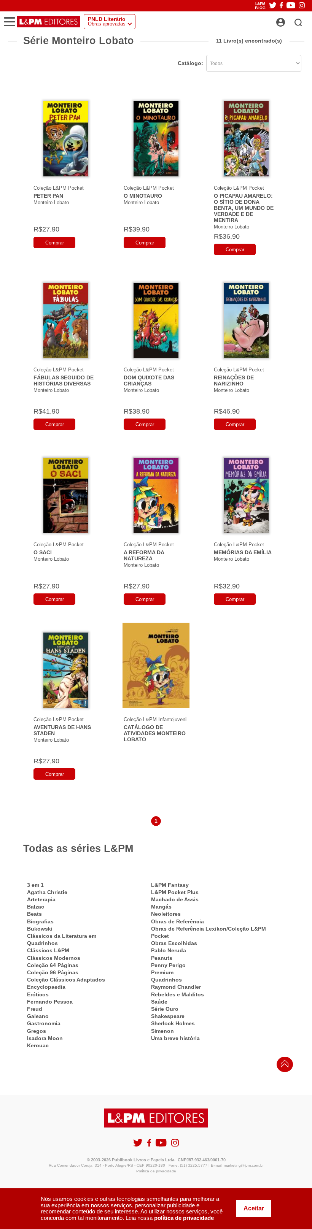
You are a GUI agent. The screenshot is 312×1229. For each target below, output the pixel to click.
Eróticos (38, 994)
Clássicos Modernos (53, 958)
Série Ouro (164, 1009)
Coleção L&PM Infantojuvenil (156, 719)
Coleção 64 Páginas (52, 965)
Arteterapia (41, 899)
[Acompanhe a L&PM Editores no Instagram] (302, 5)
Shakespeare (168, 1016)
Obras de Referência (177, 921)
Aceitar (254, 1208)
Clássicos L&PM (48, 950)
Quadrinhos (166, 980)
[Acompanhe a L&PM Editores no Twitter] (272, 5)
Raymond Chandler (176, 987)
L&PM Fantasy (170, 885)
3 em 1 (35, 885)
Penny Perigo (168, 965)
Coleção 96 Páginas (52, 972)
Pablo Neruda (168, 950)
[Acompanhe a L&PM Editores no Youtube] (291, 5)
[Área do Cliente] (289, 20)
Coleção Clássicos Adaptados (66, 980)
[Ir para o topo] (282, 1065)
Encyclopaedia (46, 987)
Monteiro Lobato (51, 202)
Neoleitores (166, 914)
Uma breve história (175, 1038)
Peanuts (161, 958)
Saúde (159, 1002)
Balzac (35, 907)
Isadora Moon (45, 1038)
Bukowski (40, 929)
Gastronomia (43, 1023)
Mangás (161, 907)
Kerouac (38, 1045)
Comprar (54, 243)
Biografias (40, 921)
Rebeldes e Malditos (177, 994)
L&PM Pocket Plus (175, 892)
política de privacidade (184, 1218)
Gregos (36, 1031)
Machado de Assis (175, 899)
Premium (162, 972)
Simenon (162, 1031)
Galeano (38, 1016)
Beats (34, 914)
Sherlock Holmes (173, 1023)
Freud (34, 1009)
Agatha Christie (47, 892)
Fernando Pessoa (50, 1002)
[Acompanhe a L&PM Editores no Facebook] (281, 5)
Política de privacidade (156, 1171)
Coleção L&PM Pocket (58, 188)
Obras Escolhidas (174, 943)
